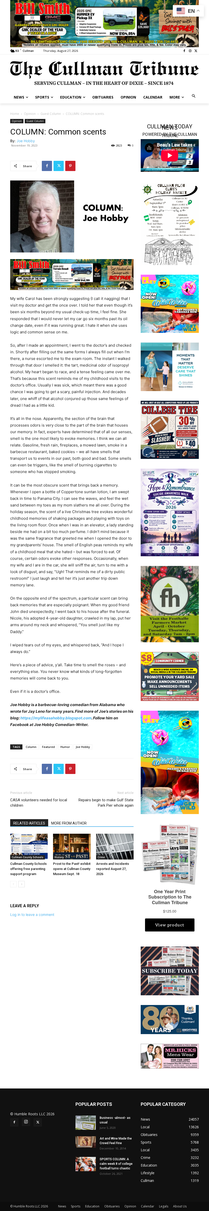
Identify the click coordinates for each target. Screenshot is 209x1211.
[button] (194, 96)
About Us (180, 1206)
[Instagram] (190, 51)
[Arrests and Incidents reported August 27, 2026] (115, 846)
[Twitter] (196, 51)
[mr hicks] (170, 1055)
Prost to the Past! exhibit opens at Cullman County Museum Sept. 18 (71, 869)
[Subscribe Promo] (170, 970)
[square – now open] (170, 303)
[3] (170, 366)
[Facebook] (184, 51)
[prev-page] (13, 884)
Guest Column (51, 114)
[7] (104, 23)
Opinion (30, 114)
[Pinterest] (70, 166)
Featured (48, 747)
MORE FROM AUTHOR (69, 823)
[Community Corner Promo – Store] (170, 676)
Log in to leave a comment (32, 914)
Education (92, 1206)
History (59, 857)
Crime (101, 857)
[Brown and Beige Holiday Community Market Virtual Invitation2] (170, 223)
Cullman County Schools (27, 857)
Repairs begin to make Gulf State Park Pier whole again (106, 803)
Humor (65, 747)
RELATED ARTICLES (29, 823)
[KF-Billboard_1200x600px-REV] (170, 1019)
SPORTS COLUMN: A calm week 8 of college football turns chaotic (116, 1163)
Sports (75, 1206)
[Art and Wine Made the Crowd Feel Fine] (85, 1142)
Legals (163, 1206)
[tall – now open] (170, 761)
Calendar (147, 1206)
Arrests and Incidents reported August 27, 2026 (112, 869)
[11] (72, 274)
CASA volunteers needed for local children (38, 803)
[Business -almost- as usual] (85, 1123)
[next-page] (21, 884)
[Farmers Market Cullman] (170, 603)
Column (31, 747)
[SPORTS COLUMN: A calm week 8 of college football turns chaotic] (85, 1164)
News (62, 1206)
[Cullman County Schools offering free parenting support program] (29, 846)
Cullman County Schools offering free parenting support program (28, 869)
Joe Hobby (26, 141)
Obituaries (112, 1206)
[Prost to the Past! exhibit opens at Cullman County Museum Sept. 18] (71, 846)
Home (14, 114)
